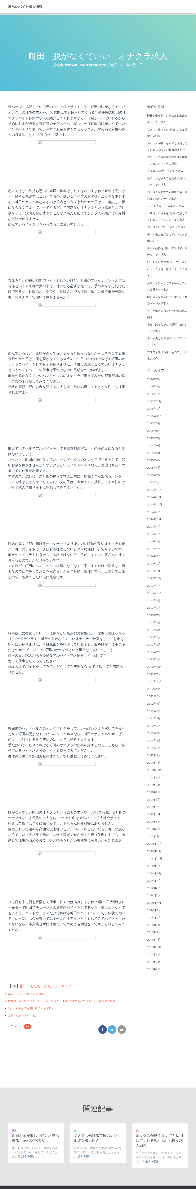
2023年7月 (154, 615)
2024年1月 (153, 571)
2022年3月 (154, 733)
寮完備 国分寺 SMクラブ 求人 (165, 171)
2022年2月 (154, 740)
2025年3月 (153, 467)
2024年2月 (154, 563)
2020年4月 (154, 902)
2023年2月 (154, 652)
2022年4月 (154, 726)
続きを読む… (29, 1156)
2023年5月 (153, 630)
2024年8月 (154, 519)
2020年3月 (154, 910)
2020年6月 (154, 888)
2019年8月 (153, 962)
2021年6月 (153, 799)
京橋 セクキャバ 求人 (23, 1015)
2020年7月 (154, 880)
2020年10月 (154, 858)
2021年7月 (153, 792)
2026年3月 (154, 379)
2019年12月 (154, 932)
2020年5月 (154, 895)
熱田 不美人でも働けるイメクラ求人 (31, 1008)
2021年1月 (153, 836)
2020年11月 (154, 851)
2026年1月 (153, 394)
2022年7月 (154, 703)
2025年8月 (154, 430)
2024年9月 (154, 512)
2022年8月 (154, 696)
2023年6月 (154, 622)
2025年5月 (153, 453)
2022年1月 (153, 748)
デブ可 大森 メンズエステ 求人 (165, 206)
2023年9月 (154, 600)
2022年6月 (154, 711)
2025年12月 (154, 401)
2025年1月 (153, 482)
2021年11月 (153, 762)
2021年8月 (153, 785)
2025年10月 (154, 416)
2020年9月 (154, 866)
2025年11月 (154, 408)
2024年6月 (154, 534)
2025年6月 (153, 445)
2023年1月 (153, 659)
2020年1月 (153, 925)
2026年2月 (154, 386)
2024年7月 (154, 526)
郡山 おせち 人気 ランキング (46, 986)
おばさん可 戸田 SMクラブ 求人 (166, 227)
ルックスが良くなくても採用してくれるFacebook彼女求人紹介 (159, 1140)
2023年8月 (154, 607)
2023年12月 (154, 578)
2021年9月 (153, 777)
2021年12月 (154, 755)
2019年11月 (153, 939)
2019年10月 (154, 947)
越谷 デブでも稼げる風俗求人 (27, 994)
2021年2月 (153, 829)
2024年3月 (154, 556)
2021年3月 (153, 821)
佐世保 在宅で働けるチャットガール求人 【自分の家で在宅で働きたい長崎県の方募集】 (63, 1001)
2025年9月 (153, 423)
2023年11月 (154, 585)
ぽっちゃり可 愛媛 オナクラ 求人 (167, 262)
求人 (27, 1026)
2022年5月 (153, 718)
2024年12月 (154, 489)
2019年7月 (153, 969)
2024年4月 (154, 549)
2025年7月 (153, 438)
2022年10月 (154, 681)
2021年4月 (153, 814)
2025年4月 (154, 460)
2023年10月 (154, 593)
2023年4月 (154, 637)
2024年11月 (154, 497)
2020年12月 (154, 843)
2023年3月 (154, 644)
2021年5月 (153, 807)
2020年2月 (154, 917)
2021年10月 (154, 770)
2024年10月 (154, 504)
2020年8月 (154, 873)
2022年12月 (154, 666)
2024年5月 (154, 541)
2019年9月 (153, 954)
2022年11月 (154, 674)
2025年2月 (153, 475)
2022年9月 (154, 689)
